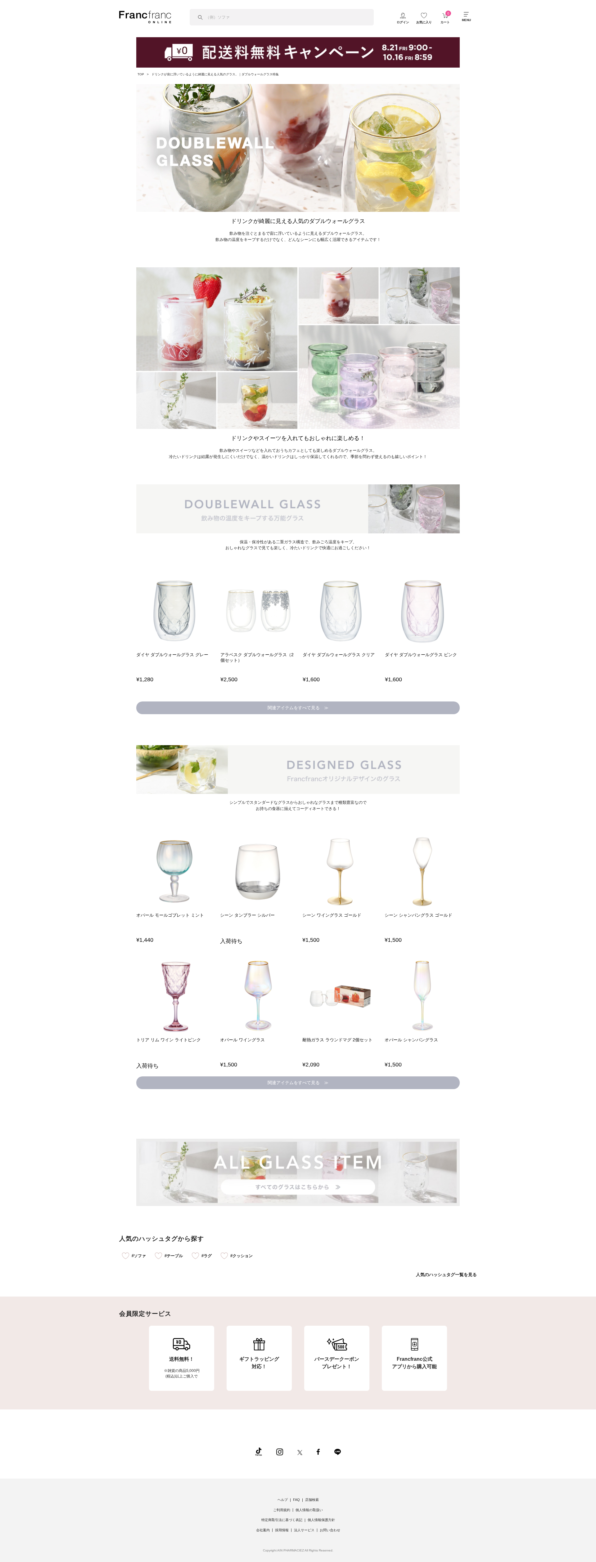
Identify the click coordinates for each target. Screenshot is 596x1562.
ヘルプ (283, 1500)
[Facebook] (318, 1451)
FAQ (296, 1500)
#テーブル (174, 1255)
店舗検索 (312, 1500)
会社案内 (263, 1530)
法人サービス (304, 1530)
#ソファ (139, 1255)
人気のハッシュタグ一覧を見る (446, 1274)
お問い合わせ (330, 1530)
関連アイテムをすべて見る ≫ (298, 707)
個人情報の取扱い (309, 1510)
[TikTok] (258, 1451)
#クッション (241, 1255)
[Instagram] (279, 1451)
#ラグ (206, 1255)
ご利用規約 (281, 1510)
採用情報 (282, 1530)
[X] (299, 1451)
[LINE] (337, 1451)
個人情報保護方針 (321, 1520)
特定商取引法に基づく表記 (281, 1520)
